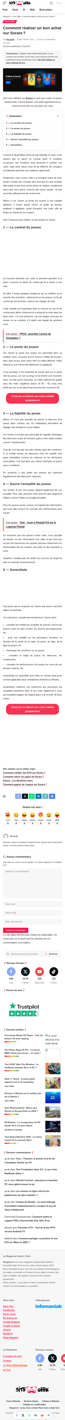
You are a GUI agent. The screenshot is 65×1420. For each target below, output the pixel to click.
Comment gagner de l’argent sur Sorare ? (25, 784)
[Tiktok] (53, 975)
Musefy (8, 1227)
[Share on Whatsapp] (29, 1415)
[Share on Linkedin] (35, 1415)
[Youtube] (39, 975)
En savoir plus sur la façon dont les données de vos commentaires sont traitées (30, 938)
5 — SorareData (14, 145)
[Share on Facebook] (16, 1415)
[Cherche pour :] (27, 954)
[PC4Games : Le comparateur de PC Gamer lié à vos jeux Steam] (52, 1126)
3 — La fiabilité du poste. (19, 134)
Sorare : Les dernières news (18, 780)
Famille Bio (9, 1310)
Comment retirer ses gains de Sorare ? (23, 776)
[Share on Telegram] (48, 1415)
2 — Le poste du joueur (18, 128)
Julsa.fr (7, 1329)
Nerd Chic (8, 1306)
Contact (7, 1360)
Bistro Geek (9, 1314)
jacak (7, 1158)
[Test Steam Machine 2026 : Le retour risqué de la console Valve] (52, 1141)
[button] (5, 3)
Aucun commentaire (47, 39)
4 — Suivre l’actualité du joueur (22, 139)
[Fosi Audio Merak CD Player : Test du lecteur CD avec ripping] (52, 1039)
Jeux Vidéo (10, 21)
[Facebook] (11, 975)
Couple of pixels (11, 1325)
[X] (25, 975)
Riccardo (10, 39)
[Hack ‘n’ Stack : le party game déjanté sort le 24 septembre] (52, 1083)
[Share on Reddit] (42, 1415)
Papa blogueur (10, 1337)
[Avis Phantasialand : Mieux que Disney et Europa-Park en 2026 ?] (52, 1112)
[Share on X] (23, 1415)
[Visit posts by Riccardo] (5, 836)
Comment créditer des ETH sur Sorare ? (24, 772)
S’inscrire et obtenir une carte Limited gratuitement (32, 398)
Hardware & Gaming (13, 1130)
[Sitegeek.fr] (20, 3)
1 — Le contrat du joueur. (19, 123)
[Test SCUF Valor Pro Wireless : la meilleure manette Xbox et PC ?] (52, 1068)
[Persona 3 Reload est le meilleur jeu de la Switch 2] (52, 1097)
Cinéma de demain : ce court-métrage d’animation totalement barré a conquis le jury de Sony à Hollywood (30, 1206)
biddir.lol (8, 1238)
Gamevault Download (15, 1216)
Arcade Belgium (11, 1322)
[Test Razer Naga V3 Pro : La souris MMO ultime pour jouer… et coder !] (52, 1054)
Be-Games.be (10, 1318)
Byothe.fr (8, 1333)
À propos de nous (12, 1356)
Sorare (29, 98)
